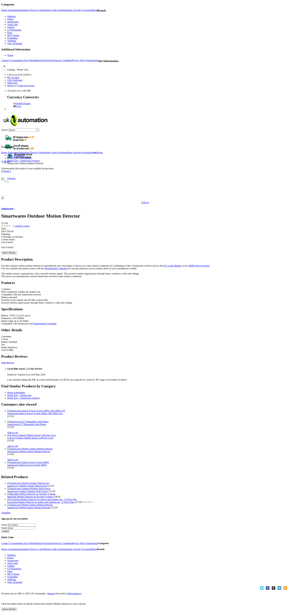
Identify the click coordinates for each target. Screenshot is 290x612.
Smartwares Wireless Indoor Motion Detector (28, 451)
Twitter (262, 588)
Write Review (7, 362)
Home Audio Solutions (56, 10)
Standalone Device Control (32, 10)
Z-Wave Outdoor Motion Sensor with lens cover (30, 438)
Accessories (86, 10)
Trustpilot (5, 161)
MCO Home (13, 35)
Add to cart (12, 432)
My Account (13, 77)
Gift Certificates (14, 80)
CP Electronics (14, 30)
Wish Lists (12, 83)
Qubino (10, 27)
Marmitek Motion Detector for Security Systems (30, 496)
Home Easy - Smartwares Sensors (23, 398)
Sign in (10, 85)
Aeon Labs (12, 24)
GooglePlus (274, 588)
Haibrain (11, 16)
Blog (94, 10)
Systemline (12, 38)
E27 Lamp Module (172, 265)
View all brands (14, 43)
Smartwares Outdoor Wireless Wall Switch (27, 491)
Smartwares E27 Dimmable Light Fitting (26, 424)
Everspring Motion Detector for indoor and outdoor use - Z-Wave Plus (40, 502)
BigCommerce (74, 593)
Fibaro (10, 19)
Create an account (25, 85)
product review (22, 226)
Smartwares (12, 22)
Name (4, 524)
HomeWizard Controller (56, 268)
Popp (9, 32)
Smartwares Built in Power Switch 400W (27, 465)
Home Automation (10, 10)
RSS (285, 588)
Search (4, 130)
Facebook (268, 588)
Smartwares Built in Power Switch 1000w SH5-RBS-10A (35, 413)
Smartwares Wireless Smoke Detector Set (27, 486)
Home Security (74, 10)
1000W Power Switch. (199, 265)
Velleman (11, 41)
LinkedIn (279, 588)
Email (4, 528)
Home (10, 55)
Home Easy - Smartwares (19, 395)
